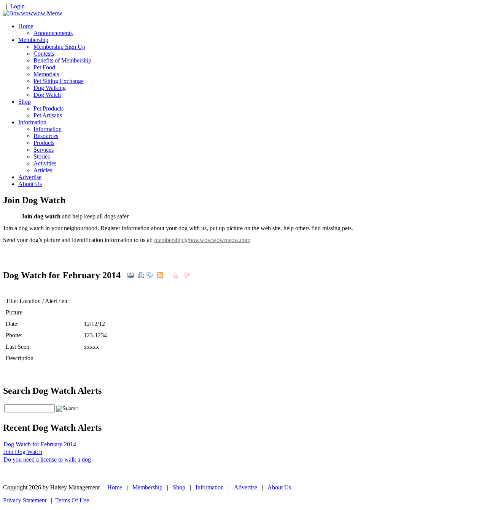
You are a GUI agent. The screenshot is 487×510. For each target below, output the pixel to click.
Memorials (46, 74)
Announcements (53, 33)
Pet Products (48, 108)
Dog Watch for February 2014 (39, 444)
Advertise (29, 177)
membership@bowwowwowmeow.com (202, 240)
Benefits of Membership (62, 60)
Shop (24, 101)
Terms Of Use (72, 500)
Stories (41, 156)
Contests (43, 53)
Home (25, 26)
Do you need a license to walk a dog (47, 459)
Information (32, 122)
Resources (45, 136)
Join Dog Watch (22, 452)
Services (43, 149)
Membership (33, 40)
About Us (30, 184)
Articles (42, 170)
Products (43, 143)
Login (17, 6)
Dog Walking (49, 88)
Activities (44, 163)
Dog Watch (47, 94)
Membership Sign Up (59, 46)
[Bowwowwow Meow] (32, 13)
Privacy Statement (24, 500)
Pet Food (44, 67)
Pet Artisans (47, 115)
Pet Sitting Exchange (58, 81)
